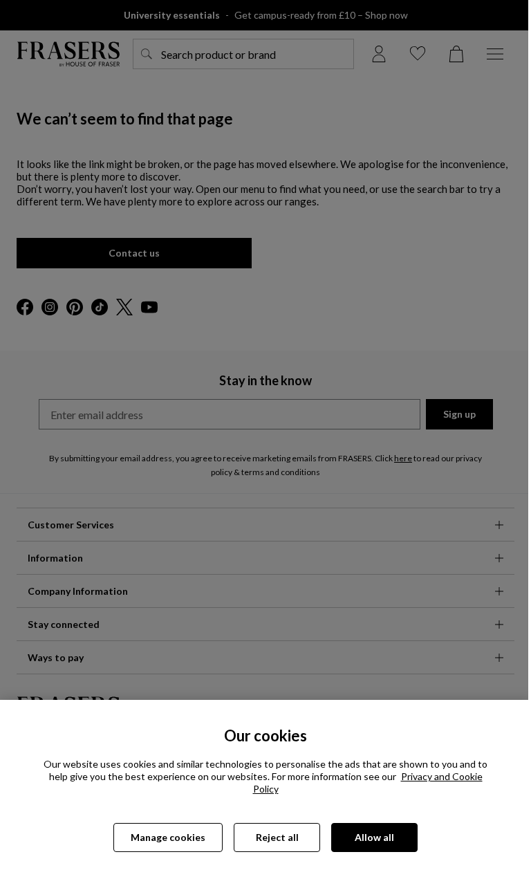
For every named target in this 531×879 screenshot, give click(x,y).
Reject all (277, 837)
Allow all (374, 837)
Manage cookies (168, 837)
